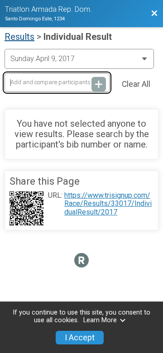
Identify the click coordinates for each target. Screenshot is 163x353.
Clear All (136, 84)
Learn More (100, 320)
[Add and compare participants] (98, 84)
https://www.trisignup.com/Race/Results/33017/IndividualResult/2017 (108, 203)
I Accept (80, 337)
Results (19, 36)
